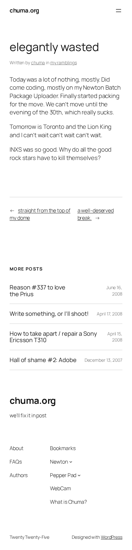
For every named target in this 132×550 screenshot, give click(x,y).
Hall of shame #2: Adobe (43, 360)
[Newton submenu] (70, 461)
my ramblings (63, 62)
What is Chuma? (68, 501)
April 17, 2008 (109, 314)
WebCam (60, 488)
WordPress (111, 537)
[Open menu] (118, 10)
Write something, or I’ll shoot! (49, 313)
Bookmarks (62, 448)
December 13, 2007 (103, 360)
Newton (59, 461)
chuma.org (24, 10)
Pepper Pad (63, 475)
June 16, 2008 (114, 290)
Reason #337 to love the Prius (37, 290)
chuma (38, 62)
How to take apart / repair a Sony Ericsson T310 (53, 336)
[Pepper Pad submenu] (79, 475)
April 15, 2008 (114, 337)
